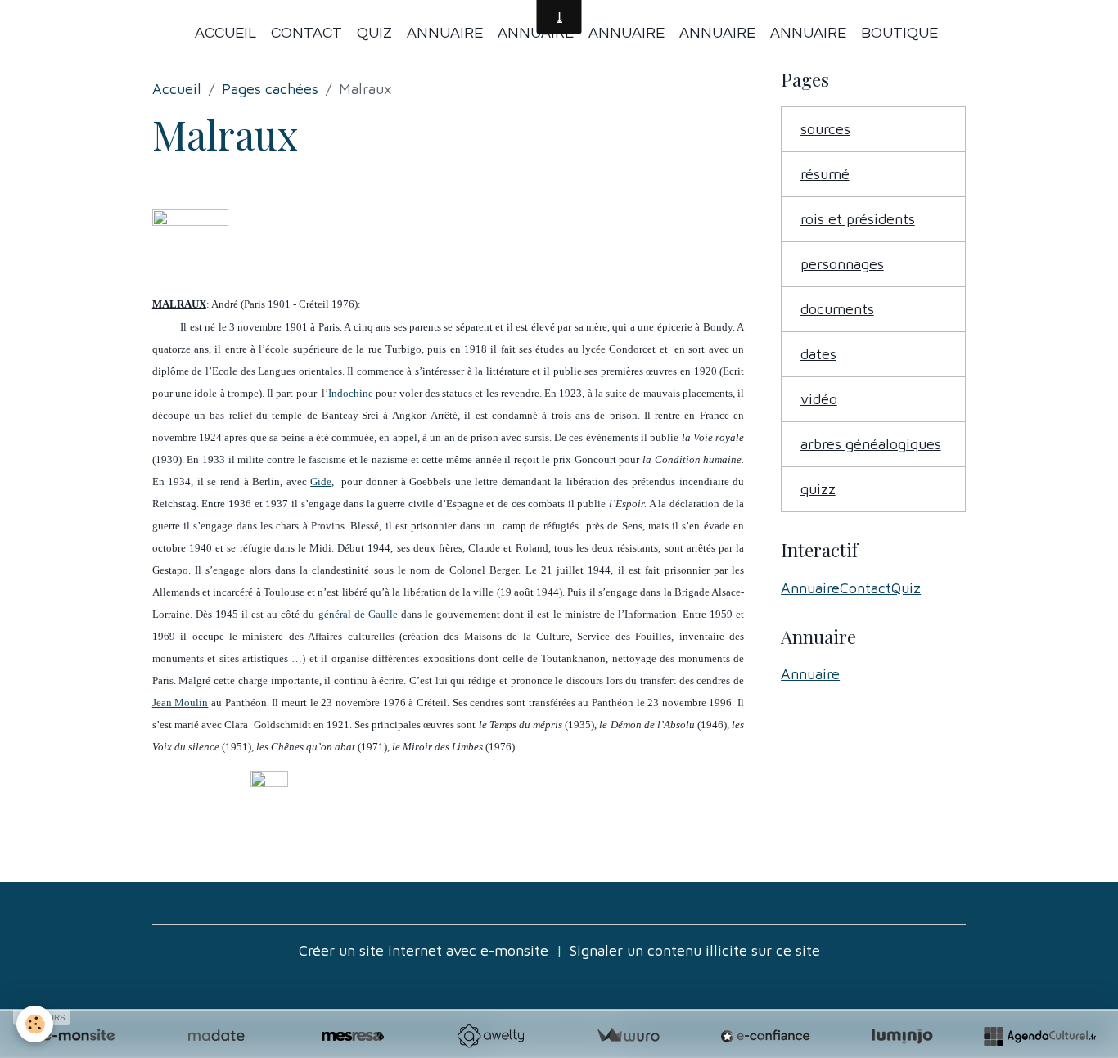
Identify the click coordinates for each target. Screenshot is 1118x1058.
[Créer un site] (78, 1036)
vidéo (818, 398)
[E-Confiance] (765, 1036)
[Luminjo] (902, 1036)
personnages (842, 263)
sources (825, 128)
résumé (825, 173)
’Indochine (349, 393)
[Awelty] (490, 1036)
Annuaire (445, 33)
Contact (306, 33)
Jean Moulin (180, 702)
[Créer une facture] (627, 1036)
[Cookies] (34, 1024)
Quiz (374, 33)
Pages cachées (270, 88)
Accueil (225, 33)
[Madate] (216, 1036)
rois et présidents (857, 218)
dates (818, 353)
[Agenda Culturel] (1039, 1036)
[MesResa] (352, 1036)
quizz (818, 488)
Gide (320, 481)
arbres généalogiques (870, 443)
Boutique (899, 33)
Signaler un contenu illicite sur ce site (695, 950)
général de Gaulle (358, 614)
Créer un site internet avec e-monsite (423, 950)
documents (837, 308)
